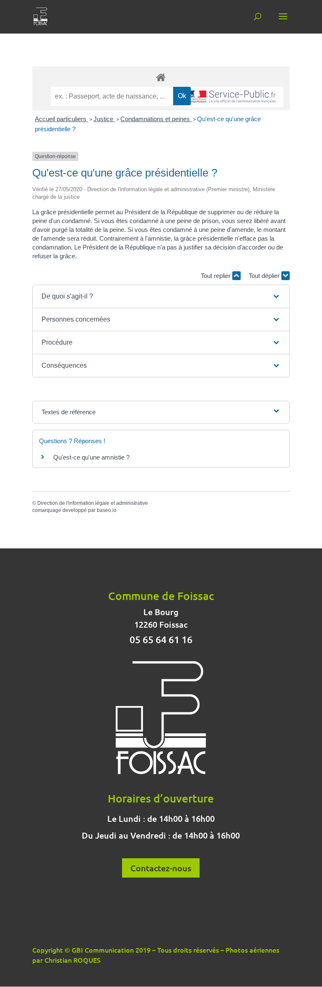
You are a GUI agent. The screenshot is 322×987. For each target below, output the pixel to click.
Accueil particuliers (61, 118)
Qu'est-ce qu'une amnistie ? (91, 457)
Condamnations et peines (156, 118)
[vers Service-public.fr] (231, 97)
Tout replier (216, 275)
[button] (161, 296)
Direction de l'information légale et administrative (92, 503)
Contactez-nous (160, 867)
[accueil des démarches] (161, 77)
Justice (104, 118)
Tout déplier (265, 275)
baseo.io (107, 510)
